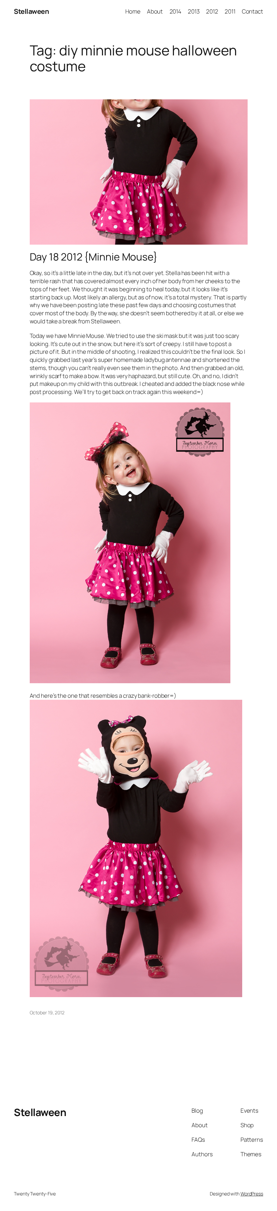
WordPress (252, 1193)
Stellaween (31, 11)
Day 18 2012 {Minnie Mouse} (94, 257)
